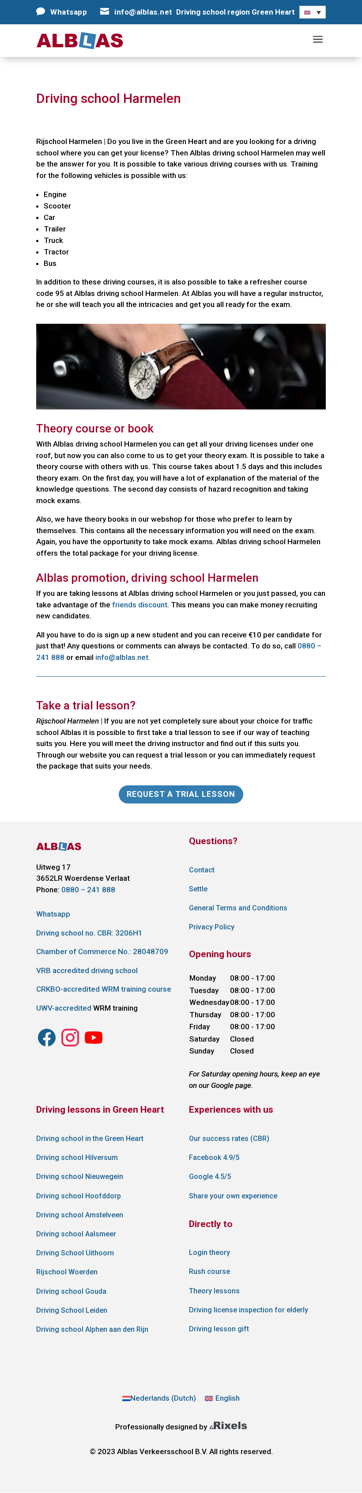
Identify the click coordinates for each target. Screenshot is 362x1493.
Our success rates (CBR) (229, 1138)
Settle (198, 889)
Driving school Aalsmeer (76, 1234)
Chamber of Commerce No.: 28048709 (102, 951)
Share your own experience (233, 1196)
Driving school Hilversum (77, 1157)
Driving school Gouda (71, 1291)
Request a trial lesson (181, 794)
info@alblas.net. (122, 657)
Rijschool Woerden (67, 1272)
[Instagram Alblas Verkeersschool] (46, 1045)
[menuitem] (312, 12)
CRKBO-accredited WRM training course (103, 989)
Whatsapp (53, 913)
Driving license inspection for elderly (248, 1310)
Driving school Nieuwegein (79, 1176)
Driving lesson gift (219, 1329)
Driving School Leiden (71, 1310)
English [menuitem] (227, 1398)
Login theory (209, 1252)
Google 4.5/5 (210, 1176)
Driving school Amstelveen (79, 1215)
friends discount (139, 604)
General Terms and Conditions (238, 908)
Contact (202, 870)
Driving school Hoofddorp (78, 1196)
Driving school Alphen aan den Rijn (92, 1329)
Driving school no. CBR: (89, 932)
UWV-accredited (63, 1008)
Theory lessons (214, 1291)
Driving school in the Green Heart (89, 1138)
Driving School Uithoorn (75, 1253)
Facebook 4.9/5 (214, 1157)
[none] (312, 12)
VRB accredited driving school (87, 970)
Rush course (209, 1271)
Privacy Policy (211, 927)
